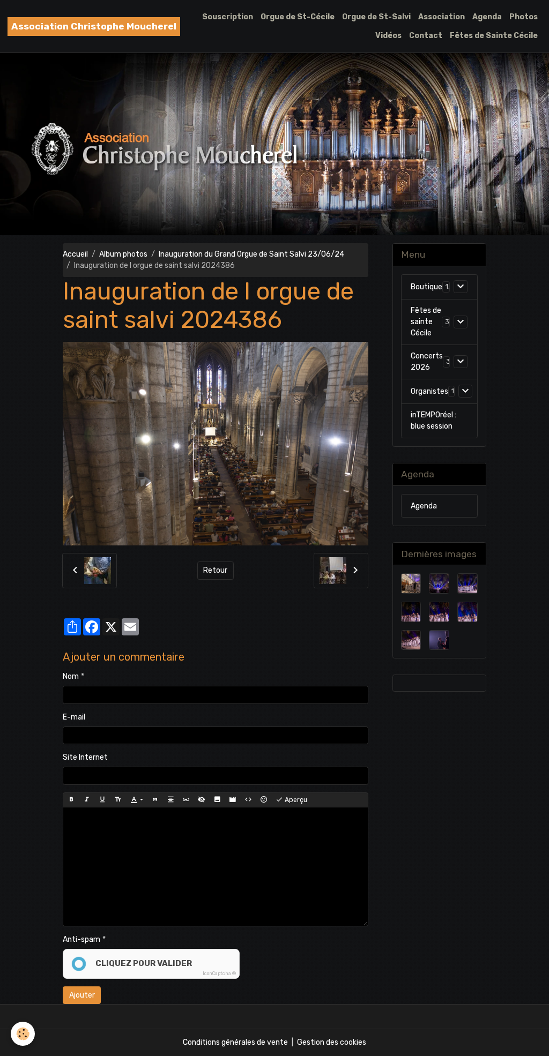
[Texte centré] (170, 800)
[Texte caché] (202, 800)
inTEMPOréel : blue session (433, 420)
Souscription (227, 16)
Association (441, 16)
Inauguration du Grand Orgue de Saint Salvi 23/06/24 (251, 254)
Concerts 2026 (427, 361)
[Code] (248, 800)
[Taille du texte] (118, 800)
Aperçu (295, 800)
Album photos (123, 254)
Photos (523, 16)
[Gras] (71, 800)
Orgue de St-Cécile (298, 16)
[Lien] (186, 800)
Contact (425, 35)
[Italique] (87, 800)
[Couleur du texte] (136, 800)
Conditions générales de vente (235, 1042)
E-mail (74, 717)
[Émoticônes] (264, 800)
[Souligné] (102, 800)
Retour (215, 570)
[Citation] (155, 800)
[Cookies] (23, 1034)
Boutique (426, 286)
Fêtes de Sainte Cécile (494, 35)
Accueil (75, 254)
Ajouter (82, 995)
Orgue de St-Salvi (376, 16)
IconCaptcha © (219, 973)
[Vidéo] (233, 800)
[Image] (217, 800)
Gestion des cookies (331, 1042)
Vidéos (388, 35)
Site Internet (85, 757)
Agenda (487, 16)
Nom (71, 676)
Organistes (429, 391)
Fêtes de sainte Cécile (426, 322)
